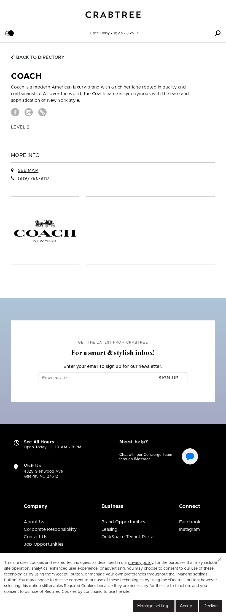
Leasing (109, 529)
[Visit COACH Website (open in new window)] (42, 112)
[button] (10, 33)
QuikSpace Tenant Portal (128, 537)
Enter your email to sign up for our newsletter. (113, 366)
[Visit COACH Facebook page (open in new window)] (15, 112)
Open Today (100, 33)
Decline (210, 606)
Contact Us (35, 537)
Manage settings (153, 606)
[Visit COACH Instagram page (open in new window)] (29, 112)
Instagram (189, 529)
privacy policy (140, 563)
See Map (28, 170)
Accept (187, 606)
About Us (34, 522)
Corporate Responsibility (50, 529)
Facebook (190, 522)
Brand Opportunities (123, 522)
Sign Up (168, 378)
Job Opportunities (43, 544)
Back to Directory (40, 57)
